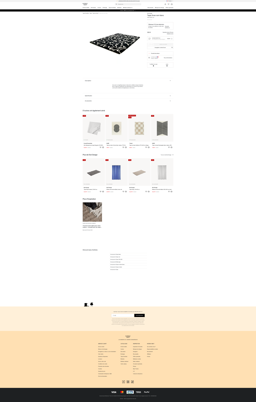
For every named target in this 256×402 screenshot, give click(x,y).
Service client (101, 346)
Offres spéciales (169, 7)
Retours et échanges (102, 349)
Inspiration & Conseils (137, 346)
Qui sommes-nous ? (151, 346)
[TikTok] (132, 381)
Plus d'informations (168, 57)
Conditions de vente (102, 364)
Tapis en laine (95, 13)
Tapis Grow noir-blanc (103, 13)
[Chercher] (116, 4)
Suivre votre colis (102, 361)
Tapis (91, 13)
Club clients (100, 354)
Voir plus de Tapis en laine (116, 267)
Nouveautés (150, 7)
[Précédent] (87, 41)
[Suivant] (142, 41)
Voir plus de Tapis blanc (115, 254)
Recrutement (150, 351)
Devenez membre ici (167, 27)
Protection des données (103, 366)
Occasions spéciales (137, 364)
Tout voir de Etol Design (166, 154)
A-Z (134, 371)
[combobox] (170, 1)
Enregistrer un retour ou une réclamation (107, 351)
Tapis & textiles (112, 7)
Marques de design (159, 7)
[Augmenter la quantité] (152, 44)
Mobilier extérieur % (127, 7)
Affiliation (149, 354)
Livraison (100, 359)
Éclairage (105, 7)
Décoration (93, 7)
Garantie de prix (101, 371)
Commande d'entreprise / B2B (105, 373)
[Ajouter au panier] (103, 147)
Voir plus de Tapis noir (115, 256)
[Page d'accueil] (85, 4)
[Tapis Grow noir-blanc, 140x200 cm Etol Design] (114, 41)
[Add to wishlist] (100, 147)
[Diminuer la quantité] (148, 44)
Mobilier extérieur (124, 361)
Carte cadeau (124, 364)
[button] (149, 19)
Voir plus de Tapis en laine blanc (117, 264)
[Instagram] (128, 381)
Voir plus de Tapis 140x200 (116, 259)
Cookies (100, 368)
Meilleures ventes (137, 359)
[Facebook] (123, 381)
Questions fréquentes (103, 356)
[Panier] (171, 4)
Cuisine (99, 7)
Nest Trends (135, 368)
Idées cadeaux (136, 361)
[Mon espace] (165, 4)
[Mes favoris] (168, 4)
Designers (135, 351)
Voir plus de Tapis (114, 269)
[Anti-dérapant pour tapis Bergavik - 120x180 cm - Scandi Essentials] (149, 39)
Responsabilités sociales (152, 349)
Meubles (119, 7)
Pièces (134, 366)
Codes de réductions (137, 373)
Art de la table (86, 7)
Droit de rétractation (102, 376)
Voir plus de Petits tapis (115, 261)
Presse (148, 356)
